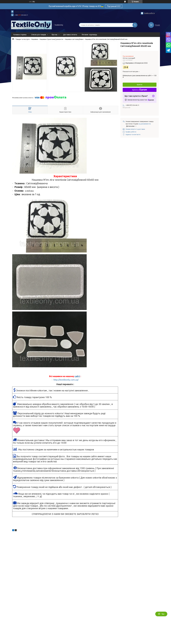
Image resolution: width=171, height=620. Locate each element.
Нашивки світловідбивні (74, 39)
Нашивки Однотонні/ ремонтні (51, 39)
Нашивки (34, 39)
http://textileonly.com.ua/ (66, 380)
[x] (16, 530)
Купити (139, 85)
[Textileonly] (31, 25)
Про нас (54, 34)
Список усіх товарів (38, 34)
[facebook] (13, 530)
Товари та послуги (22, 39)
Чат (163, 614)
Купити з (135, 90)
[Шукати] (134, 25)
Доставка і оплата (70, 34)
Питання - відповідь (89, 34)
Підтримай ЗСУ (113, 6)
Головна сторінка (19, 34)
